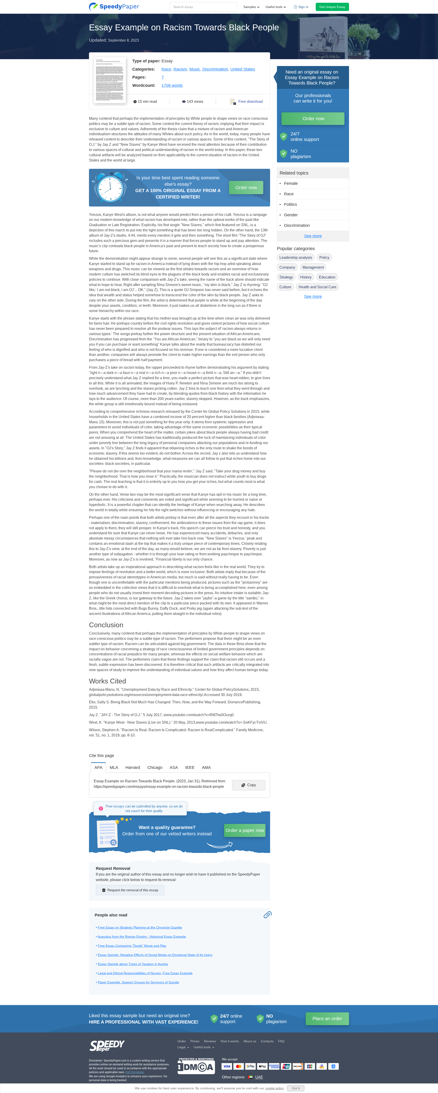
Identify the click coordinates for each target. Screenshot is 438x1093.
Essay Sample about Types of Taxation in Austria (133, 964)
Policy (324, 257)
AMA (206, 767)
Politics (290, 204)
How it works (230, 1041)
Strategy (286, 277)
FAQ (281, 1041)
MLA (114, 767)
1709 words (172, 85)
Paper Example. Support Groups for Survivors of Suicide (138, 982)
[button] (114, 7)
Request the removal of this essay (132, 890)
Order (181, 1041)
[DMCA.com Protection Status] (196, 1069)
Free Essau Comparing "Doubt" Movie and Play (132, 945)
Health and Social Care (317, 287)
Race (166, 69)
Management (313, 267)
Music (194, 69)
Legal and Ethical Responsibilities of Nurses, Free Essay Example (145, 973)
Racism (180, 69)
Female (291, 183)
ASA (174, 767)
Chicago (154, 767)
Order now (246, 187)
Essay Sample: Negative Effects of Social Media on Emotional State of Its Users (155, 955)
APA (98, 767)
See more (313, 236)
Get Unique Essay (332, 7)
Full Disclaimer (134, 1072)
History (306, 277)
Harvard (132, 767)
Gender (291, 215)
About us (249, 1041)
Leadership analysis (295, 257)
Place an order (327, 1018)
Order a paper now (245, 830)
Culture (285, 287)
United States (242, 69)
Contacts (267, 1041)
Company (287, 267)
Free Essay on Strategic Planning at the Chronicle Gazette (140, 927)
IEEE (190, 767)
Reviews (210, 1041)
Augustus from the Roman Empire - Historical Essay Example (142, 936)
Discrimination (215, 69)
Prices (194, 1041)
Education (327, 277)
